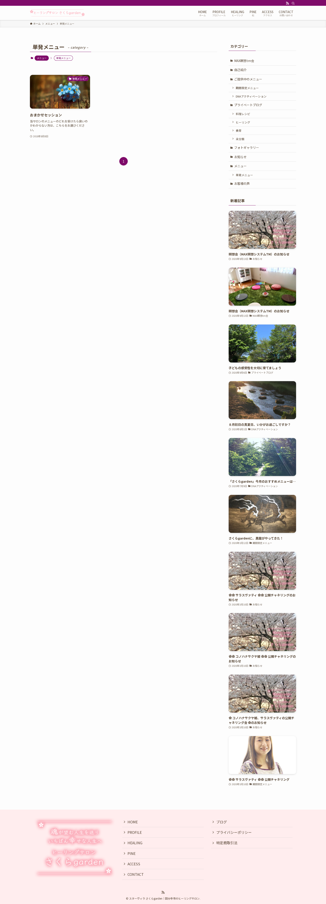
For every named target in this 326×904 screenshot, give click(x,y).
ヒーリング (243, 122)
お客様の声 (242, 183)
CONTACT (136, 874)
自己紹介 (240, 70)
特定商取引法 (227, 842)
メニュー (42, 58)
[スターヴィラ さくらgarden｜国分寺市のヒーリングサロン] (57, 12)
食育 (239, 130)
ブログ (221, 821)
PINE (132, 853)
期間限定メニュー (247, 88)
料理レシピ (243, 114)
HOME (133, 821)
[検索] (293, 3)
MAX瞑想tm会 (244, 60)
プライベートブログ (248, 105)
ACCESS (134, 863)
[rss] (287, 3)
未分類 (240, 139)
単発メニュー (244, 175)
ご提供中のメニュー (248, 79)
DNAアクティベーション (251, 96)
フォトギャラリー (246, 147)
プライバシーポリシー (234, 832)
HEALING (135, 842)
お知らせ (240, 157)
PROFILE (135, 832)
